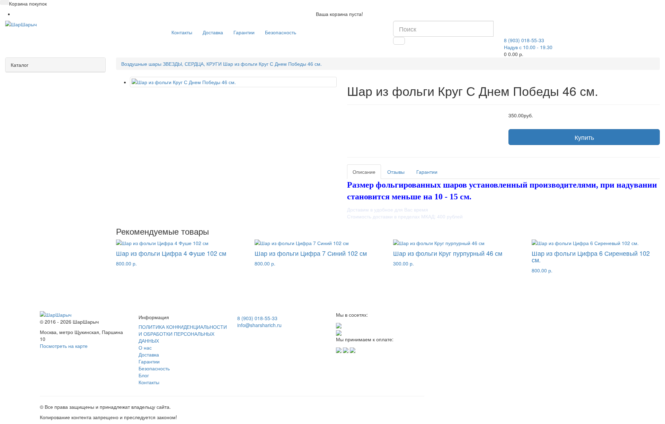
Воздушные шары (141, 63)
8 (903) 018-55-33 (257, 318)
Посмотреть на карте (64, 345)
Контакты (181, 32)
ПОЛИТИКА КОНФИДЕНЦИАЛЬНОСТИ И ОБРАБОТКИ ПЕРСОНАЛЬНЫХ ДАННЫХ (183, 333)
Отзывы (396, 171)
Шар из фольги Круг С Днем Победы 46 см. (272, 63)
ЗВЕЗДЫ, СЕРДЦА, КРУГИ (192, 63)
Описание (364, 171)
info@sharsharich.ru (259, 325)
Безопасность (280, 32)
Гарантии (244, 32)
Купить (584, 137)
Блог (144, 375)
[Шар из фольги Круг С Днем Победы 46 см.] (233, 82)
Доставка (213, 32)
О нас (145, 347)
